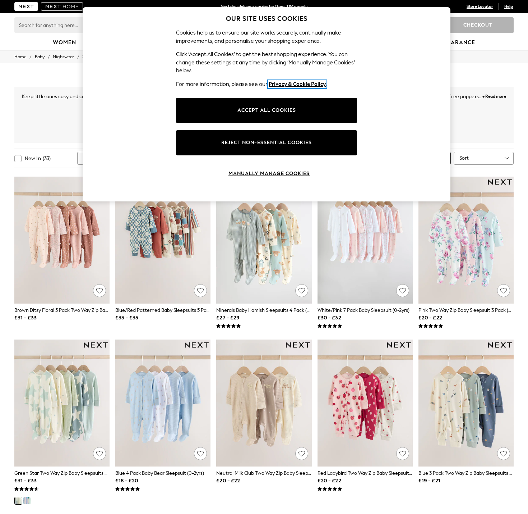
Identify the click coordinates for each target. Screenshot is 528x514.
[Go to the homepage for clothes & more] (26, 6)
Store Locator (480, 6)
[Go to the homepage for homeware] (62, 6)
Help (508, 6)
